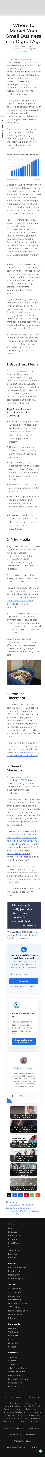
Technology (13, 1250)
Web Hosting (14, 1300)
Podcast (12, 1347)
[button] (40, 1452)
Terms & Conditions (13, 1428)
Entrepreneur (14, 1235)
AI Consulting (14, 1289)
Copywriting (14, 1296)
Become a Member (17, 1267)
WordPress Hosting (17, 1303)
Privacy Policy (34, 1428)
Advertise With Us (17, 1368)
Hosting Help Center (18, 1379)
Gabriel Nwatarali (24, 52)
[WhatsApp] (32, 1195)
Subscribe (23, 981)
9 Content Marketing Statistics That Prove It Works (22, 935)
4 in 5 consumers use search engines (23, 600)
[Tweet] (9, 1195)
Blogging (12, 1254)
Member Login (15, 1271)
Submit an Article (16, 1372)
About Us (12, 1357)
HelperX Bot (14, 1343)
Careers (11, 1364)
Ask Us (11, 1339)
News (11, 1228)
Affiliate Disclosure (22, 1441)
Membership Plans (17, 1278)
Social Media (14, 1243)
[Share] (15, 1195)
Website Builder (16, 1314)
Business (12, 1232)
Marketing (13, 1202)
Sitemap (34, 1447)
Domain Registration (18, 1311)
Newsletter (13, 1386)
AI (9, 1247)
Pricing (11, 1318)
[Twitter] (21, 1096)
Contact (12, 1361)
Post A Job (13, 1336)
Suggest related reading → (23, 1041)
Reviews (12, 1257)
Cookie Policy (15, 1435)
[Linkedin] (13, 1096)
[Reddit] (38, 1195)
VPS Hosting (14, 1307)
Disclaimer (31, 1435)
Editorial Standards (17, 1375)
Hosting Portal (15, 1275)
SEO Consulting (15, 1292)
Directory (12, 1328)
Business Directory (16, 1447)
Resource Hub (15, 1383)
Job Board (13, 1332)
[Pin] (26, 1195)
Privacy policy (23, 989)
